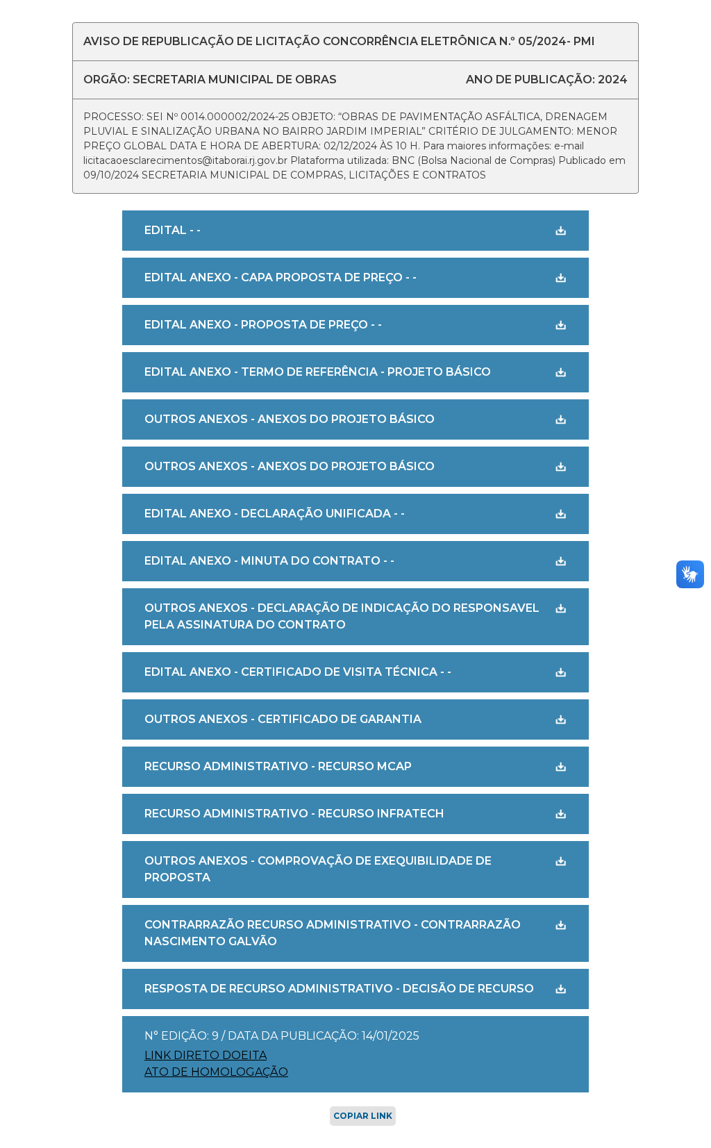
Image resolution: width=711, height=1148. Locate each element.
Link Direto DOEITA (205, 1055)
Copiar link (362, 1115)
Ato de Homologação (216, 1072)
